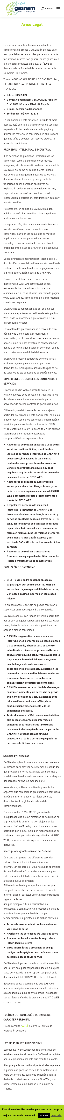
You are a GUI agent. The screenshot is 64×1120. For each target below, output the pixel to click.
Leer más (56, 1115)
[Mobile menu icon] (58, 8)
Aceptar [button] (44, 1115)
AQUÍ (25, 1026)
